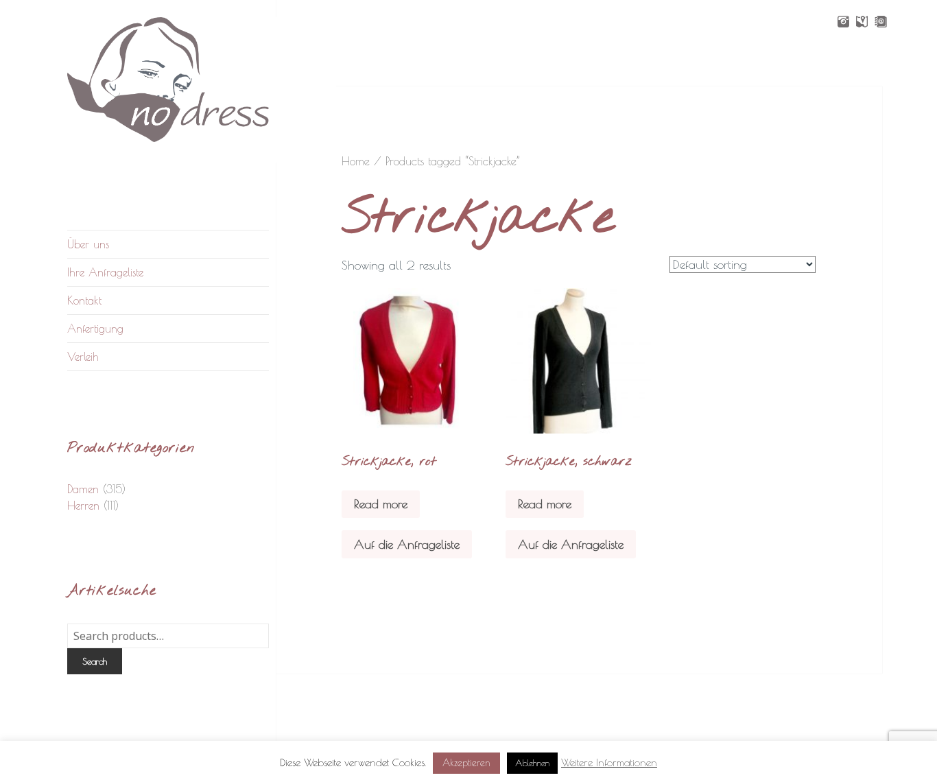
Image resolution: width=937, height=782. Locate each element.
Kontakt (84, 300)
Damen (83, 489)
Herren (83, 505)
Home (356, 160)
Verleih (83, 357)
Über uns (88, 244)
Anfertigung (95, 328)
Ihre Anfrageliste (105, 272)
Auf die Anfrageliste (407, 544)
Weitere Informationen (609, 762)
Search (94, 661)
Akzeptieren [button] (466, 762)
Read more (380, 504)
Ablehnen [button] (532, 762)
